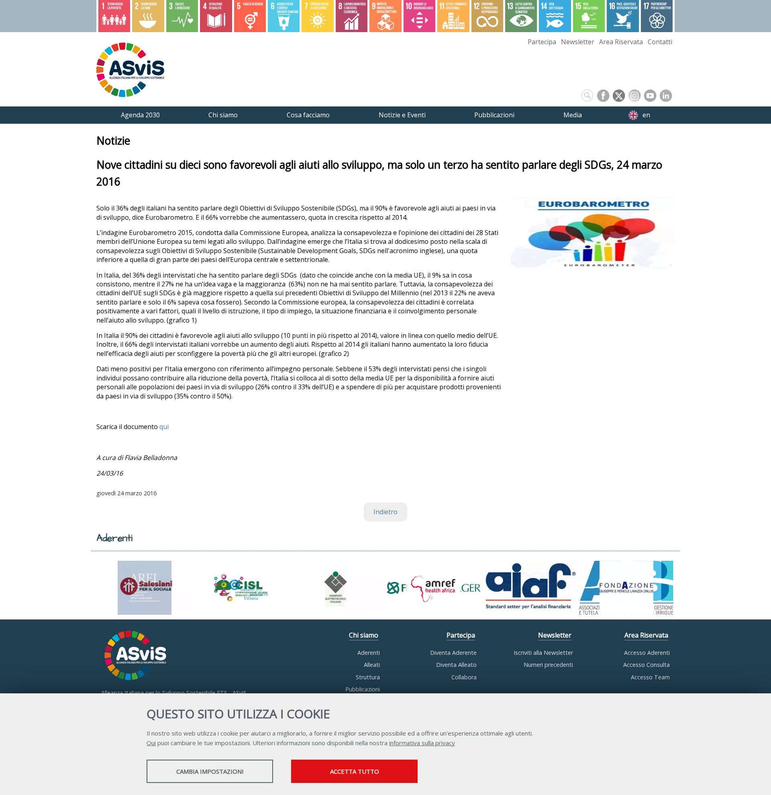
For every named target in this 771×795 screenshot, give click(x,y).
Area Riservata (621, 41)
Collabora (464, 677)
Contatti (660, 41)
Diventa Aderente (453, 652)
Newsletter (577, 41)
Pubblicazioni (362, 689)
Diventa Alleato (456, 664)
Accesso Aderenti (647, 652)
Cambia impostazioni (210, 771)
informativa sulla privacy (422, 743)
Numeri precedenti (548, 664)
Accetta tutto (354, 771)
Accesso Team (650, 677)
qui (164, 426)
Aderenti (368, 652)
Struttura (368, 677)
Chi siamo (363, 635)
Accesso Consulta (646, 664)
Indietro (385, 511)
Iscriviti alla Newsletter (543, 652)
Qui (151, 743)
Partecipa (542, 41)
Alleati (372, 664)
